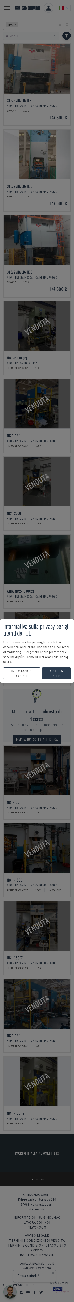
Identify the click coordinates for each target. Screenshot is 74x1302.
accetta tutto (56, 673)
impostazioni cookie (22, 673)
